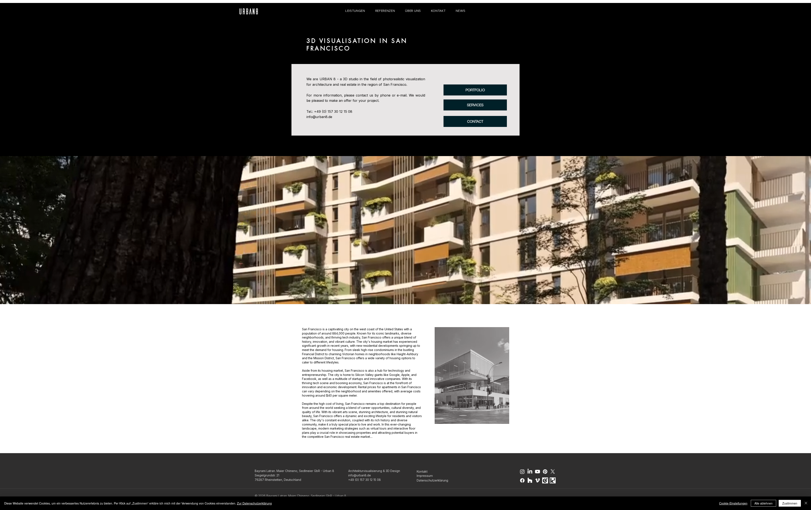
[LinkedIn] (530, 472)
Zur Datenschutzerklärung (254, 503)
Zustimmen (789, 503)
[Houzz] (530, 480)
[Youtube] (537, 472)
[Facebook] (522, 480)
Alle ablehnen (763, 503)
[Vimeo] (537, 480)
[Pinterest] (545, 472)
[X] (553, 472)
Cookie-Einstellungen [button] (733, 503)
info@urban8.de (319, 117)
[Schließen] (805, 503)
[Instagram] (522, 472)
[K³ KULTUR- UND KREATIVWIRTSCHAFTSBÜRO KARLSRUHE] (553, 480)
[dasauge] (545, 480)
